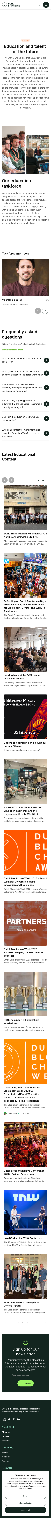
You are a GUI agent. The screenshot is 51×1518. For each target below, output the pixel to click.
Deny (25, 1496)
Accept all (25, 1510)
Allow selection (25, 1503)
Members (6, 1457)
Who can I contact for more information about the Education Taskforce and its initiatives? (21, 433)
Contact (5, 1436)
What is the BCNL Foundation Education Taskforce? (22, 360)
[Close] (46, 5)
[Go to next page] (44, 1322)
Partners (5, 1461)
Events (5, 1452)
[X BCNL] (13, 1419)
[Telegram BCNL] (9, 1419)
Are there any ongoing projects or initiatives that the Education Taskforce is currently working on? (22, 403)
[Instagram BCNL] (4, 1419)
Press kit (5, 1440)
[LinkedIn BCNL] (18, 1419)
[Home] (11, 4)
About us (6, 1432)
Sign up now (25, 1383)
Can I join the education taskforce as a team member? (20, 418)
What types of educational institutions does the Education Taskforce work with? (22, 373)
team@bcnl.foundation (12, 350)
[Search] (39, 4)
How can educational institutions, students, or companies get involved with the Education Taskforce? (22, 387)
